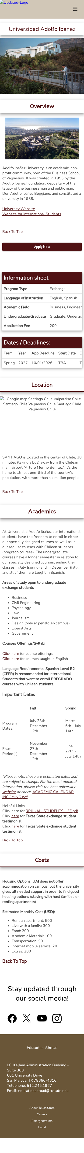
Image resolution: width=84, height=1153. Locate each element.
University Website (18, 208)
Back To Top (12, 231)
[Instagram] (57, 1020)
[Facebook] (12, 1020)
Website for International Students (31, 214)
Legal (42, 1127)
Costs (42, 860)
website (9, 791)
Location (42, 385)
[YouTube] (42, 1020)
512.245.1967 (39, 1085)
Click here (10, 653)
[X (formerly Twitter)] (27, 1020)
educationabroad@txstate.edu (43, 1090)
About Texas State (42, 1108)
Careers (42, 1114)
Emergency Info (42, 1121)
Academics (42, 511)
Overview (42, 106)
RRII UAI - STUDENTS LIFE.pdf (52, 811)
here (15, 816)
